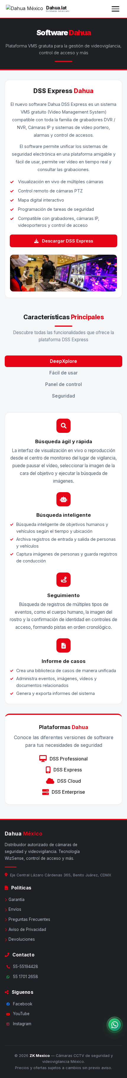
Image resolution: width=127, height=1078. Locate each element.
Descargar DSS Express (67, 240)
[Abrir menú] (115, 8)
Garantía (17, 899)
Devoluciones (22, 939)
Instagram (22, 1023)
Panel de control (63, 384)
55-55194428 (25, 966)
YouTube (21, 1013)
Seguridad (63, 396)
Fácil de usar (63, 373)
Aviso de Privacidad (27, 929)
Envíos (15, 909)
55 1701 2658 (25, 976)
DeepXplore (63, 361)
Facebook (22, 1004)
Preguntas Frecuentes (29, 919)
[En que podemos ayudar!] (115, 1025)
